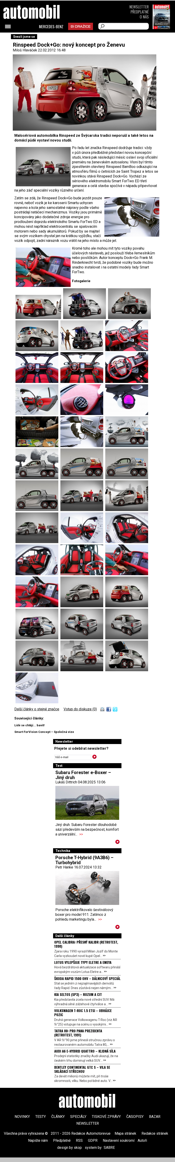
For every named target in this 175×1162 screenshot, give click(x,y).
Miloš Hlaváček (25, 50)
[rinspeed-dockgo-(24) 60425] (37, 350)
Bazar (154, 1116)
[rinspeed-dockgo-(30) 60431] (126, 382)
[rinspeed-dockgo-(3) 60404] (82, 638)
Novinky (22, 1116)
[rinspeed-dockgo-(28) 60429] (37, 382)
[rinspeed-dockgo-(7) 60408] (37, 606)
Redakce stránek (155, 1133)
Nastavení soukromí (118, 1140)
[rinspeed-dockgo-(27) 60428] (126, 350)
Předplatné (140, 12)
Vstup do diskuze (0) (80, 709)
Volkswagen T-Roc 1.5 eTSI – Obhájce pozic (83, 1012)
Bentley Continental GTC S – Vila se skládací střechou (82, 1069)
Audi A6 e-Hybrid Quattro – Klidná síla (85, 1050)
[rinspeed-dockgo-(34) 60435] (37, 446)
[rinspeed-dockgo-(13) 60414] (37, 542)
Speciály (78, 1116)
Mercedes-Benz (51, 26)
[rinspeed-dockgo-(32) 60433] (82, 414)
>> (81, 834)
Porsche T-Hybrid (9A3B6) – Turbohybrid (84, 860)
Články (58, 1116)
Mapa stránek (125, 1133)
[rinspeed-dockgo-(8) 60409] (126, 574)
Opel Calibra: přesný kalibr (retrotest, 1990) (86, 944)
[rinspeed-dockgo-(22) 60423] (85, 318)
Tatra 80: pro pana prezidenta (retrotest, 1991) (78, 1032)
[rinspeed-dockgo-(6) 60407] (82, 606)
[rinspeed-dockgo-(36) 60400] (36, 702)
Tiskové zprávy (106, 1116)
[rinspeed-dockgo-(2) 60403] (126, 638)
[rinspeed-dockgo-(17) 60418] (126, 478)
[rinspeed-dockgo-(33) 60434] (126, 414)
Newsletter (139, 7)
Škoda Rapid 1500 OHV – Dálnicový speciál (87, 978)
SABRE (109, 1147)
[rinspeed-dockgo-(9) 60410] (82, 574)
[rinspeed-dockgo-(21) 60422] (126, 670)
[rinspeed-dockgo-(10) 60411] (37, 574)
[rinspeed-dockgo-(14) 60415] (126, 510)
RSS (79, 1140)
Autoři (142, 1140)
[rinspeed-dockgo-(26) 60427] (82, 350)
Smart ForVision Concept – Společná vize (44, 732)
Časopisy (135, 1116)
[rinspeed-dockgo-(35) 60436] (82, 446)
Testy (40, 1116)
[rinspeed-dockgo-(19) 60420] (37, 478)
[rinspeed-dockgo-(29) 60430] (82, 382)
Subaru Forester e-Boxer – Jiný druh (83, 775)
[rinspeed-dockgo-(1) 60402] (37, 670)
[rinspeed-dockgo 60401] (82, 670)
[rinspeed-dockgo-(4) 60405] (37, 638)
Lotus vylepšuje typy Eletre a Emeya (82, 962)
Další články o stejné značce (36, 709)
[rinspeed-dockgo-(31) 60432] (37, 414)
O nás (144, 17)
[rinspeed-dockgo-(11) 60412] (126, 542)
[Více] (117, 842)
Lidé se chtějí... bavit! (29, 725)
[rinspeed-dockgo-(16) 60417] (37, 510)
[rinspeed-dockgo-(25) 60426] (39, 318)
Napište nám (38, 1140)
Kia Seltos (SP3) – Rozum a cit (78, 994)
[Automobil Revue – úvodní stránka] (37, 37)
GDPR (93, 1140)
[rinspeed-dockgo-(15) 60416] (82, 510)
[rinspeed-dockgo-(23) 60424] (129, 318)
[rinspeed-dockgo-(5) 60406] (126, 606)
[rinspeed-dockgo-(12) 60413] (82, 542)
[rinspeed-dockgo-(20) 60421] (126, 446)
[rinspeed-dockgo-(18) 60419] (82, 478)
